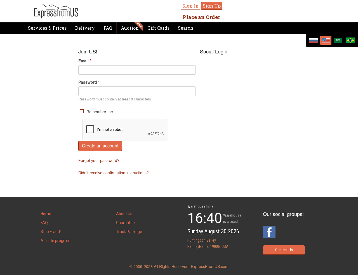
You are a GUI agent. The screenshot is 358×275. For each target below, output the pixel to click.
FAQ (107, 28)
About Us (124, 213)
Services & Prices (47, 28)
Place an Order (201, 17)
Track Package (129, 231)
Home (46, 213)
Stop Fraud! (51, 231)
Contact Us (284, 250)
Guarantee (125, 222)
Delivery (85, 28)
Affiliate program (55, 240)
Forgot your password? (98, 160)
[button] (204, 62)
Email (84, 61)
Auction (130, 28)
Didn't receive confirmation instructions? (113, 172)
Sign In (190, 6)
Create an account (100, 145)
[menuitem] (313, 40)
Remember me (99, 111)
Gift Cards (158, 28)
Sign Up (212, 6)
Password (89, 82)
